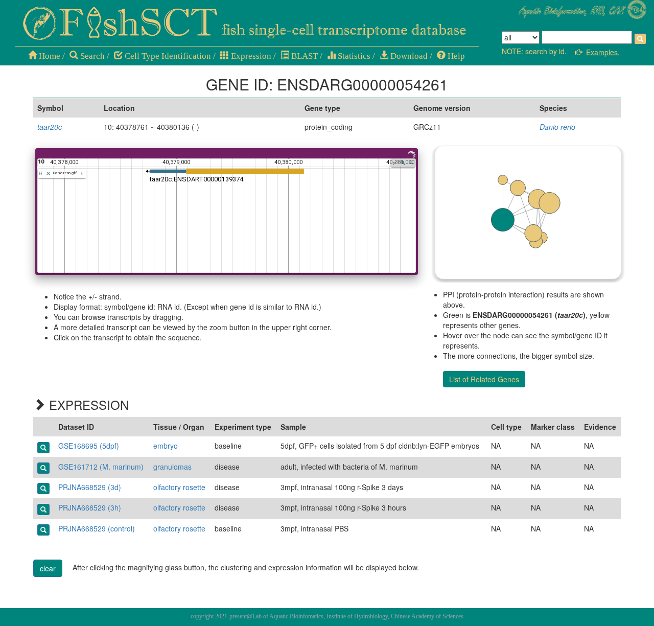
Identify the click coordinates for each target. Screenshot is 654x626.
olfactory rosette (179, 487)
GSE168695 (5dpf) (88, 445)
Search (91, 56)
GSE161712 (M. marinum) (101, 466)
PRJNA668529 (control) (96, 528)
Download (408, 56)
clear (48, 568)
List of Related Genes (484, 379)
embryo (165, 445)
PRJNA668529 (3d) (89, 487)
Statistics (353, 56)
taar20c (49, 127)
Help (455, 56)
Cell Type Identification (167, 56)
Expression (250, 56)
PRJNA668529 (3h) (89, 507)
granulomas (172, 466)
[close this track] (48, 173)
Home (48, 56)
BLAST (303, 56)
